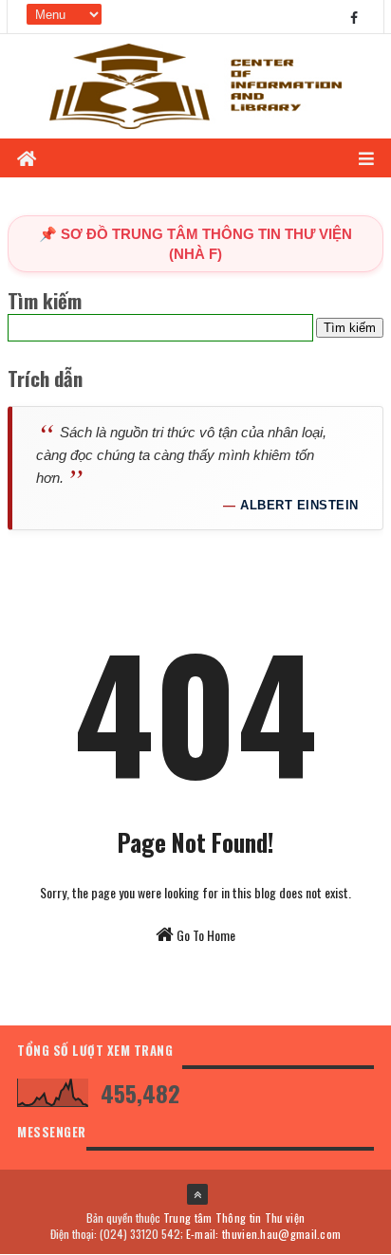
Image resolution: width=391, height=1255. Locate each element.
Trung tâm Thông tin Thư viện (234, 1217)
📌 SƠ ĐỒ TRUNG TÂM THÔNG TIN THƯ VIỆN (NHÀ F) (195, 244)
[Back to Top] (197, 1194)
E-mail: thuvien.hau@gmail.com (264, 1234)
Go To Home (204, 935)
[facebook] (354, 16)
